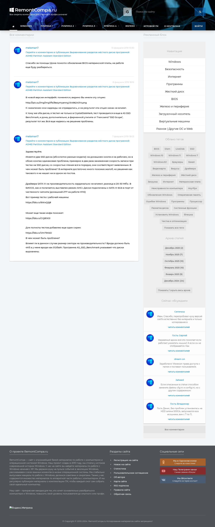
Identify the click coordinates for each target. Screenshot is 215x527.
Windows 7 (192, 155)
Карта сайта (120, 481)
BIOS (174, 99)
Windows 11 (174, 155)
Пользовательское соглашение (131, 473)
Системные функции (185, 208)
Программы (174, 84)
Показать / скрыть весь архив (174, 290)
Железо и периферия (174, 106)
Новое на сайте (122, 464)
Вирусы (175, 168)
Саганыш (179, 311)
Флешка (188, 214)
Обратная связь (122, 494)
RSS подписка (121, 485)
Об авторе (119, 477)
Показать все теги (174, 227)
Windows (174, 61)
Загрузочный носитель (174, 114)
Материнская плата (189, 181)
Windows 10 (156, 155)
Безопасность (174, 69)
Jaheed (180, 380)
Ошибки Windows (156, 201)
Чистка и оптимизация (174, 221)
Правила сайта (122, 490)
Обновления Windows (160, 195)
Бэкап (191, 162)
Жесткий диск (174, 91)
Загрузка (153, 181)
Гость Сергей (179, 335)
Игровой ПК (151, 26)
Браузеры (177, 162)
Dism (167, 149)
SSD (192, 149)
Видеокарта (159, 168)
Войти (199, 26)
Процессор (196, 201)
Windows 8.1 (160, 162)
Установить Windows (167, 214)
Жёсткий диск (188, 175)
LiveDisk (180, 149)
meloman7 (32, 47)
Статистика (120, 468)
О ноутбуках (172, 26)
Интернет (174, 76)
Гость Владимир (179, 403)
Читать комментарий (179, 327)
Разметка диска (160, 208)
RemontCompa (35, 10)
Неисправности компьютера (167, 188)
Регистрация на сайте (126, 460)
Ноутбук (192, 188)
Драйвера (190, 168)
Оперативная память (189, 195)
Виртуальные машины (174, 121)
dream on (179, 359)
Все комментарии (174, 429)
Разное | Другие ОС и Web (174, 128)
